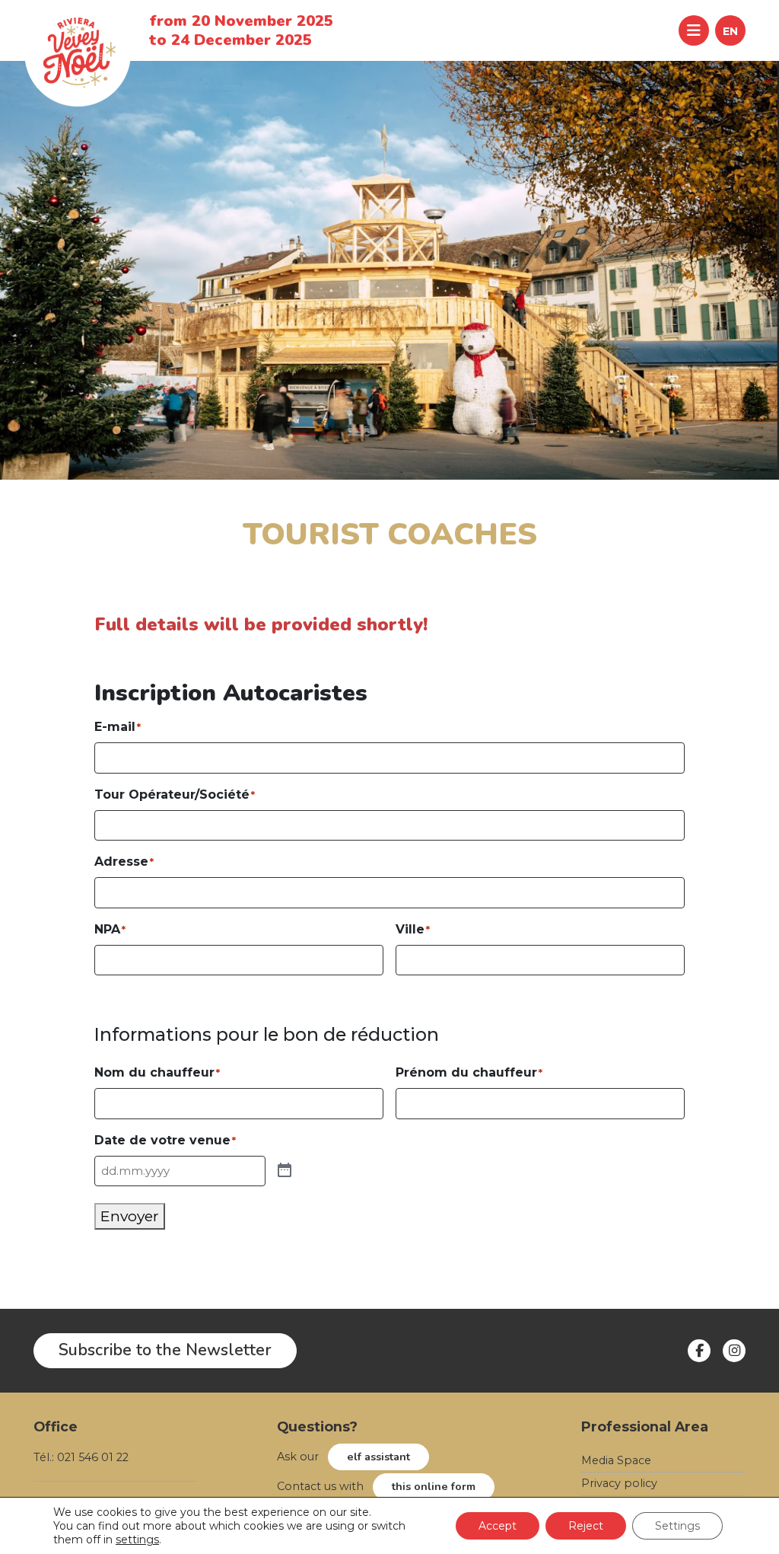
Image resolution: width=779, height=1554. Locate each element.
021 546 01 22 (93, 1457)
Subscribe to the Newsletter (165, 1350)
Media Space (616, 1460)
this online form (433, 1486)
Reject (585, 1526)
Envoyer (129, 1216)
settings (137, 1539)
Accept (498, 1526)
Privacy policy (619, 1483)
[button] (730, 30)
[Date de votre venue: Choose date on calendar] (284, 1171)
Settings (677, 1526)
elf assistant (378, 1456)
